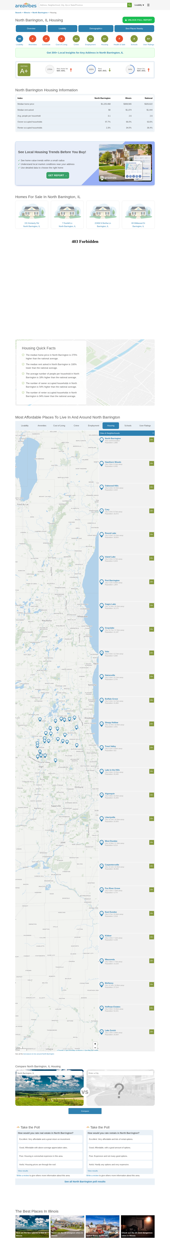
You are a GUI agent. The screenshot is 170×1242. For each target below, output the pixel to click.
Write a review (23, 1175)
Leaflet (96, 1050)
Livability (138, 5)
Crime (76, 425)
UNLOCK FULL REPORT (140, 20)
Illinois (27, 13)
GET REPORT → (57, 175)
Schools (127, 425)
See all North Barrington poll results (85, 1181)
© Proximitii (60, 1050)
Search (18, 13)
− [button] (95, 1047)
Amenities (42, 425)
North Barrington (40, 13)
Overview (31, 28)
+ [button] (95, 1044)
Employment (93, 425)
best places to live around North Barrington (38, 1054)
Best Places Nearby (134, 28)
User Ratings (145, 425)
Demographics (96, 28)
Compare (85, 1111)
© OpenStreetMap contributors (73, 1050)
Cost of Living (59, 425)
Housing (110, 425)
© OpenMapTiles (88, 1050)
